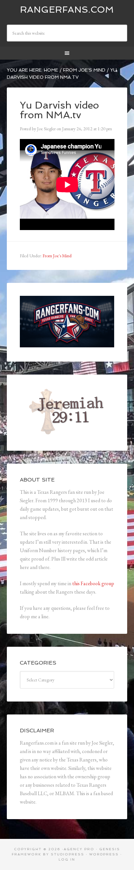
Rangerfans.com (67, 9)
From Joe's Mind (57, 256)
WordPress (104, 854)
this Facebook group (93, 583)
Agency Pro (79, 849)
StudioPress (67, 854)
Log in (67, 859)
